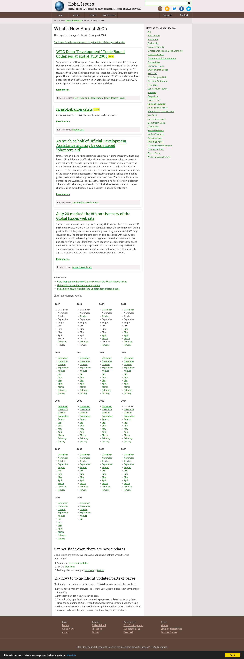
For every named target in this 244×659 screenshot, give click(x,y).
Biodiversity (153, 43)
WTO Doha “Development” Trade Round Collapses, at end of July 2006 (90, 54)
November (63, 361)
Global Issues (80, 4)
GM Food (152, 92)
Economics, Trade (156, 66)
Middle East (78, 129)
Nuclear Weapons (156, 134)
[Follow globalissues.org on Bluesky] (174, 8)
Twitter (95, 632)
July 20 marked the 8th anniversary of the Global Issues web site (93, 216)
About (76, 15)
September (63, 367)
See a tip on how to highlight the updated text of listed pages (88, 288)
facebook (89, 570)
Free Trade (153, 85)
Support (167, 15)
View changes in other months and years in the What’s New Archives (92, 281)
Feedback (128, 632)
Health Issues (154, 100)
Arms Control (154, 35)
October (84, 316)
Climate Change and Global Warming (165, 50)
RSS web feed (99, 625)
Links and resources (157, 119)
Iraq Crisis (152, 115)
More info (71, 655)
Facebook (97, 628)
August (61, 370)
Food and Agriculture (157, 81)
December (107, 309)
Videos (164, 625)
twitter (100, 570)
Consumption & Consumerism (162, 58)
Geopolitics (153, 96)
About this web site (82, 267)
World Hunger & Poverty (159, 157)
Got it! (232, 655)
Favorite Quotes (169, 632)
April (104, 335)
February (62, 341)
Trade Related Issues (114, 97)
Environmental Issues (158, 69)
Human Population (156, 103)
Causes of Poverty (156, 47)
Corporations (154, 62)
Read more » (63, 89)
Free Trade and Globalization (88, 97)
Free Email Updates (133, 625)
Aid (149, 31)
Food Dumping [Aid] (157, 77)
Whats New (77, 20)
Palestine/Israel (155, 138)
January (105, 344)
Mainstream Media (156, 122)
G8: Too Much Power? (157, 88)
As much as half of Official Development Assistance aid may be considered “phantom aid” (91, 145)
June (126, 329)
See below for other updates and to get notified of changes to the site (89, 42)
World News (109, 15)
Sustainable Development (85, 202)
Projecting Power (155, 141)
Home (60, 15)
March (105, 338)
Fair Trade (152, 73)
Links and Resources (171, 628)
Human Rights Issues (157, 107)
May (126, 332)
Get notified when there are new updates (78, 285)
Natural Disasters (156, 130)
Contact (184, 15)
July (59, 374)
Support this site (132, 628)
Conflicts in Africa (156, 54)
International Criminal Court (161, 111)
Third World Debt (156, 149)
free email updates (78, 563)
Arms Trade (153, 39)
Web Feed (70, 566)
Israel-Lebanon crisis (74, 109)
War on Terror (154, 153)
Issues (93, 15)
